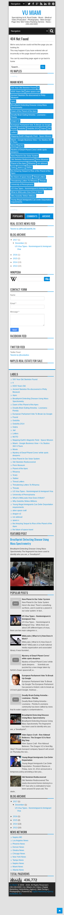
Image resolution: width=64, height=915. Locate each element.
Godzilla (21, 128)
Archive (46, 216)
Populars (18, 216)
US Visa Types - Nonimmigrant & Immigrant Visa (31, 188)
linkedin (45, 4)
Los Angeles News (20, 840)
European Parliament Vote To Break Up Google (31, 125)
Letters (14, 132)
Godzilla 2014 (33, 128)
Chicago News (19, 854)
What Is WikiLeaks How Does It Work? (27, 192)
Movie (13, 146)
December (20, 243)
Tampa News (18, 860)
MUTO (20, 146)
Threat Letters (39, 177)
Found (13, 128)
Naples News (18, 863)
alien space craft (33, 91)
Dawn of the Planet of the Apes (24, 111)
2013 (15, 266)
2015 (15, 258)
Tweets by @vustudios (19, 355)
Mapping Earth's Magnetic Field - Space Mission (31, 136)
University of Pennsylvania (22, 184)
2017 (15, 240)
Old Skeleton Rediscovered (22, 159)
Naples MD (17, 837)
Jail (49, 128)
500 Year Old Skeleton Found (23, 88)
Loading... (14, 76)
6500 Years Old (17, 91)
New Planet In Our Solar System (24, 156)
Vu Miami (31, 12)
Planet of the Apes (18, 163)
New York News (19, 857)
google (37, 4)
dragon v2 (15, 121)
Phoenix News (19, 844)
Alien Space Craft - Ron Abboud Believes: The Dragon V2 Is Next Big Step (36, 738)
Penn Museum (42, 159)
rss (41, 4)
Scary (13, 167)
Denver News (18, 847)
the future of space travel (21, 177)
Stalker (29, 167)
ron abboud (42, 163)
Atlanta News (18, 870)
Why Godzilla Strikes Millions (23, 196)
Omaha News (18, 850)
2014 (15, 262)
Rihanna (31, 163)
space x (21, 167)
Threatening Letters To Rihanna (24, 181)
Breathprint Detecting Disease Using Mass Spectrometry (29, 541)
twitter (29, 4)
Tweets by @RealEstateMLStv (23, 229)
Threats (43, 181)
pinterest (53, 4)
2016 (15, 255)
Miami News (18, 867)
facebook (33, 4)
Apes (13, 101)
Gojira (43, 128)
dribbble (49, 4)
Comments (32, 216)
